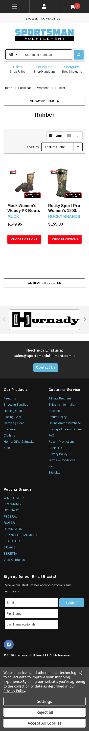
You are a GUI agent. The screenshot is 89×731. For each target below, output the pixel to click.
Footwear (10, 429)
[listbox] (62, 147)
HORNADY (11, 510)
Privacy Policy (57, 454)
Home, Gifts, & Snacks (19, 441)
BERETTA (10, 553)
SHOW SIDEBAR (42, 101)
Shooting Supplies (16, 404)
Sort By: (33, 147)
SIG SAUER (12, 541)
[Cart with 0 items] (74, 6)
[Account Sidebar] (44, 6)
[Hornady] (44, 320)
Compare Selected (45, 283)
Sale (7, 448)
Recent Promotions (61, 441)
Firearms (10, 398)
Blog (51, 466)
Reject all (44, 712)
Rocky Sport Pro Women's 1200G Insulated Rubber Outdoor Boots (65, 208)
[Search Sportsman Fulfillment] (79, 55)
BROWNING (12, 504)
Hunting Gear (13, 411)
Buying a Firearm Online (65, 429)
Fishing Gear (12, 417)
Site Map (54, 472)
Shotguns (71, 67)
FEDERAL (11, 516)
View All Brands (14, 560)
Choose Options (24, 239)
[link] (15, 6)
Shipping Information (62, 404)
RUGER (9, 522)
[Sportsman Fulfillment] (44, 35)
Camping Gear (14, 423)
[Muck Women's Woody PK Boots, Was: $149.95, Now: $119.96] (24, 182)
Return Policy (57, 417)
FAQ (51, 435)
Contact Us (50, 19)
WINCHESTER (14, 498)
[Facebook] (9, 644)
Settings (44, 701)
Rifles (17, 67)
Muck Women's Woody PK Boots (23, 208)
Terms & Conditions (61, 460)
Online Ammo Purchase (64, 423)
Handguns (44, 67)
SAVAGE (10, 547)
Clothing (9, 435)
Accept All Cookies (45, 723)
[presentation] (4, 319)
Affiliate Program (59, 398)
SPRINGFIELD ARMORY (21, 535)
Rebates (54, 411)
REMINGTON (13, 529)
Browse (32, 19)
